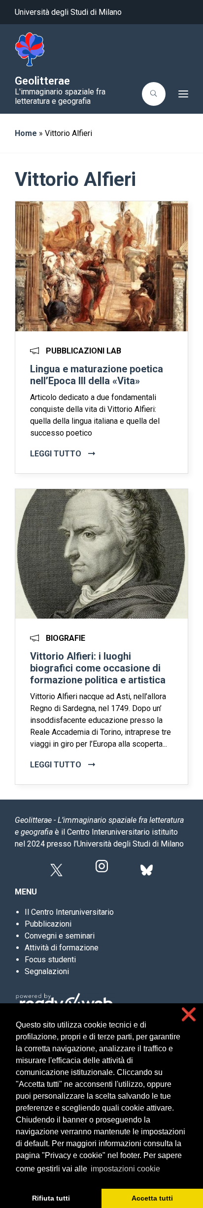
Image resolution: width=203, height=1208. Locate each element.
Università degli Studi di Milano (68, 12)
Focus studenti (50, 959)
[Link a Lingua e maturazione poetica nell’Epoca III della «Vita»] (101, 265)
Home (26, 133)
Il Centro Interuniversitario (69, 912)
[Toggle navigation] (179, 94)
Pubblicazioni (48, 924)
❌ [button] (189, 1014)
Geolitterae (42, 81)
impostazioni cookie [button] (125, 1168)
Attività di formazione (62, 947)
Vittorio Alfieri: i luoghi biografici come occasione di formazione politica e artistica (98, 668)
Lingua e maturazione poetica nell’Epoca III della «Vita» (96, 375)
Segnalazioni (47, 971)
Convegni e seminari (60, 935)
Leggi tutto (56, 453)
